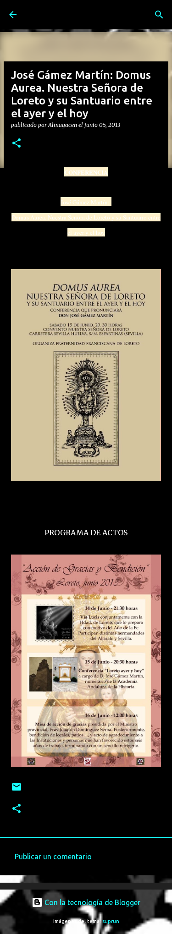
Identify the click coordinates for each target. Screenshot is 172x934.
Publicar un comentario (53, 856)
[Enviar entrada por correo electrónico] (16, 790)
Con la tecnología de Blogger (91, 902)
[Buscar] (159, 15)
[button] (16, 143)
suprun (110, 921)
